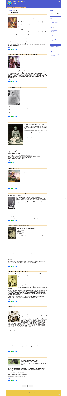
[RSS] (59, 1)
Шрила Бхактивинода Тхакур (14, 118)
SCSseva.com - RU (10, 10)
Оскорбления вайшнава (13, 357)
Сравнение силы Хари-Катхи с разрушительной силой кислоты (55, 47)
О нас (18, 7)
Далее (9, 47)
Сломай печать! (53, 52)
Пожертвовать (23, 7)
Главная (9, 7)
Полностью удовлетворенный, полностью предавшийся (19, 271)
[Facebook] (58, 1)
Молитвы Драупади (12, 14)
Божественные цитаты (55, 32)
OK (58, 13)
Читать (53, 36)
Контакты (13, 7)
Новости (52, 19)
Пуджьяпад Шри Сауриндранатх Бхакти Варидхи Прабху (54, 57)
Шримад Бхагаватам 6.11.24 (14, 168)
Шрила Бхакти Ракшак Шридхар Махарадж (16, 353)
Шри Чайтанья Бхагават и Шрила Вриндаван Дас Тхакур (19, 225)
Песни (52, 27)
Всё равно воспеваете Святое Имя (15, 87)
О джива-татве (12, 306)
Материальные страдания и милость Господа (17, 193)
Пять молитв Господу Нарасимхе (15, 122)
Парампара (52, 21)
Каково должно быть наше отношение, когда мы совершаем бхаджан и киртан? (24, 54)
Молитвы (52, 18)
